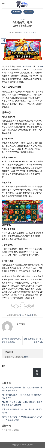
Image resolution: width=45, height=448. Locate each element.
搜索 (3, 366)
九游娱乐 (29, 445)
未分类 (22, 19)
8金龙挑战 (27, 66)
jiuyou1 (33, 32)
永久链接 (30, 315)
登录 (26, 357)
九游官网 (39, 66)
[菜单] (3, 4)
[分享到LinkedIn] (33, 306)
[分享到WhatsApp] (12, 306)
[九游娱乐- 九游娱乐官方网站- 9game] (23, 4)
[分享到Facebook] (16, 306)
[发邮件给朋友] (25, 306)
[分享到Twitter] (20, 306)
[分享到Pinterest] (29, 306)
